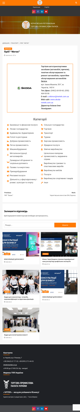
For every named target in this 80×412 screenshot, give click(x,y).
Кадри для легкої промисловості (16, 335)
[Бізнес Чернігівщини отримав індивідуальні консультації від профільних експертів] (59, 244)
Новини (7, 254)
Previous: (8, 194)
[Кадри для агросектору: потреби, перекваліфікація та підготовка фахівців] (20, 282)
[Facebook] (38, 11)
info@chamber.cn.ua (10, 365)
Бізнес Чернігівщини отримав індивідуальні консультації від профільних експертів (58, 260)
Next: (63, 194)
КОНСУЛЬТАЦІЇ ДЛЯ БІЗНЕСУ (14, 259)
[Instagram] (34, 11)
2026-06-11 (47, 300)
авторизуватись (42, 216)
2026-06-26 (9, 302)
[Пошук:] (29, 225)
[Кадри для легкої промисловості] (20, 320)
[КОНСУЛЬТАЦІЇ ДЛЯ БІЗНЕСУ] (20, 244)
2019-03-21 (9, 55)
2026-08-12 (9, 262)
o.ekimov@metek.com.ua (58, 96)
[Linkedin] (42, 11)
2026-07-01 (47, 264)
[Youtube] (46, 11)
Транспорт (8, 49)
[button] (4, 2)
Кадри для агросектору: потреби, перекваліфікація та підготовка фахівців (19, 298)
